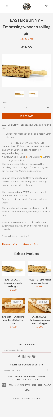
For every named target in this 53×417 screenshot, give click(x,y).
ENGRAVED (41, 376)
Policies (26, 379)
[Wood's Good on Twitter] (19, 356)
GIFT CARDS (16, 379)
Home (10, 376)
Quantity (5, 102)
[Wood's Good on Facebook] (24, 356)
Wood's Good (26, 39)
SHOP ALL (18, 376)
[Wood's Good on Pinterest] (29, 356)
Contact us (38, 379)
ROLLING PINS (29, 376)
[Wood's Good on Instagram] (34, 356)
